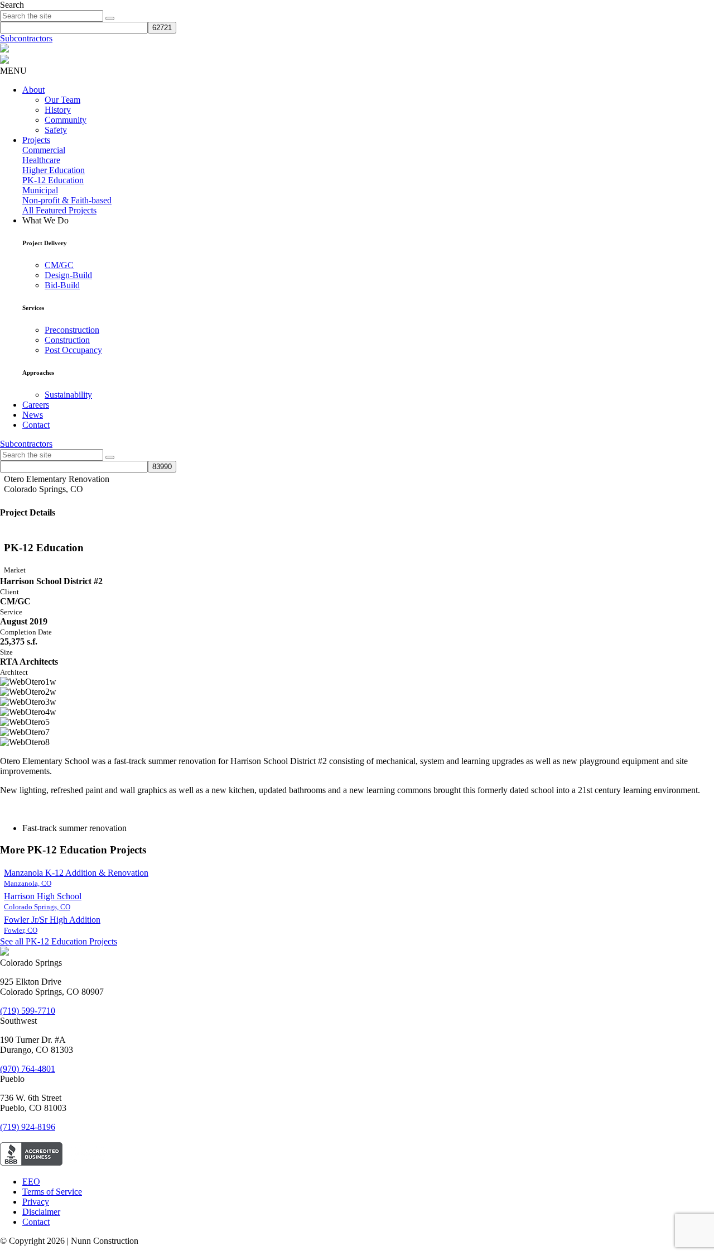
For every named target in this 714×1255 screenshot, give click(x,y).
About (33, 89)
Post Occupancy (73, 350)
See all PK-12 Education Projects (58, 941)
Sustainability (68, 394)
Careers (35, 404)
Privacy (35, 1201)
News (32, 414)
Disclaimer (41, 1211)
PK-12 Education (53, 180)
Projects (36, 140)
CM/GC (59, 265)
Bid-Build (62, 285)
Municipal (40, 190)
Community (65, 120)
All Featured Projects (59, 210)
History (58, 109)
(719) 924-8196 (27, 1127)
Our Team (62, 99)
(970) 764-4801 (27, 1068)
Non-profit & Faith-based (67, 200)
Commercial (43, 150)
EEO (31, 1181)
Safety (56, 130)
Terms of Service (52, 1191)
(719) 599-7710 (27, 1010)
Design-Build (68, 275)
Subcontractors (26, 38)
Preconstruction (72, 330)
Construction (67, 340)
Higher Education (53, 170)
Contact (36, 425)
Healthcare (41, 160)
